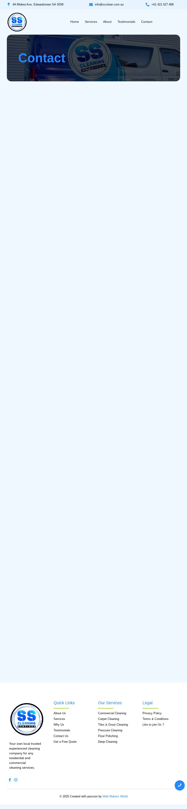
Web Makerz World (115, 796)
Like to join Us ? (153, 724)
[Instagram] (16, 780)
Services (91, 21)
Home (74, 21)
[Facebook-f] (10, 780)
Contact (146, 21)
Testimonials (126, 21)
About (107, 21)
